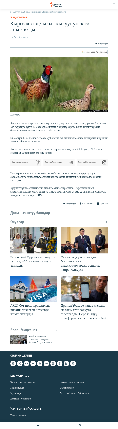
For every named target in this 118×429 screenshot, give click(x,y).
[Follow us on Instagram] (53, 363)
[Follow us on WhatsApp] (59, 363)
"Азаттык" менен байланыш (74, 393)
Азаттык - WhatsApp (20, 399)
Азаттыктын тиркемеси (72, 382)
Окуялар (17, 222)
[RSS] (66, 363)
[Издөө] (80, 425)
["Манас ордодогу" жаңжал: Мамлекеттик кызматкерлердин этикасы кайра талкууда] (84, 240)
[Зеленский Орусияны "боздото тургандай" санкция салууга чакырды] (33, 240)
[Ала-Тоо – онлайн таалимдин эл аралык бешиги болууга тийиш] (18, 339)
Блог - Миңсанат (23, 330)
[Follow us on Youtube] (26, 363)
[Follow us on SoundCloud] (46, 363)
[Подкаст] (73, 363)
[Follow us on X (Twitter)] (19, 363)
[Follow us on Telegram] (33, 363)
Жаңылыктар (18, 17)
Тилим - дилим (18, 415)
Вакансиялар (67, 388)
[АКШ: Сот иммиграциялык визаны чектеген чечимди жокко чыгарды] (33, 289)
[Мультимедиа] (38, 425)
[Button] (101, 44)
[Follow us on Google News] (39, 363)
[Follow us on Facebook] (13, 363)
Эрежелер (15, 393)
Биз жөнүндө (17, 388)
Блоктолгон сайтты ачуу (22, 382)
